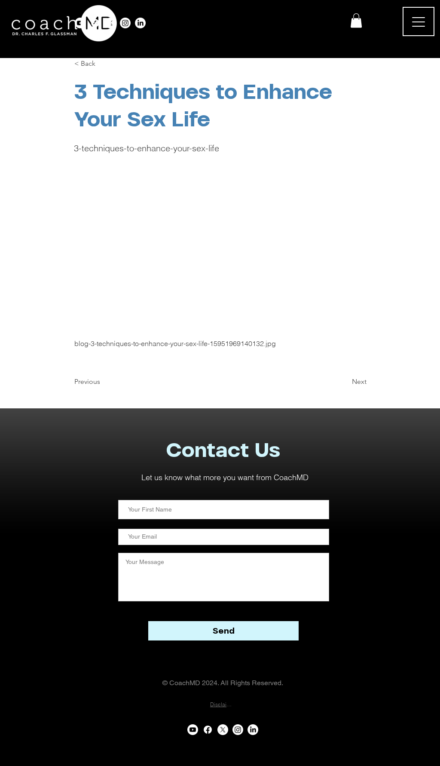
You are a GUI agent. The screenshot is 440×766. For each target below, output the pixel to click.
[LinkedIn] (140, 23)
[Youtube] (80, 23)
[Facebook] (95, 23)
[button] (356, 20)
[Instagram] (125, 23)
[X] (110, 23)
